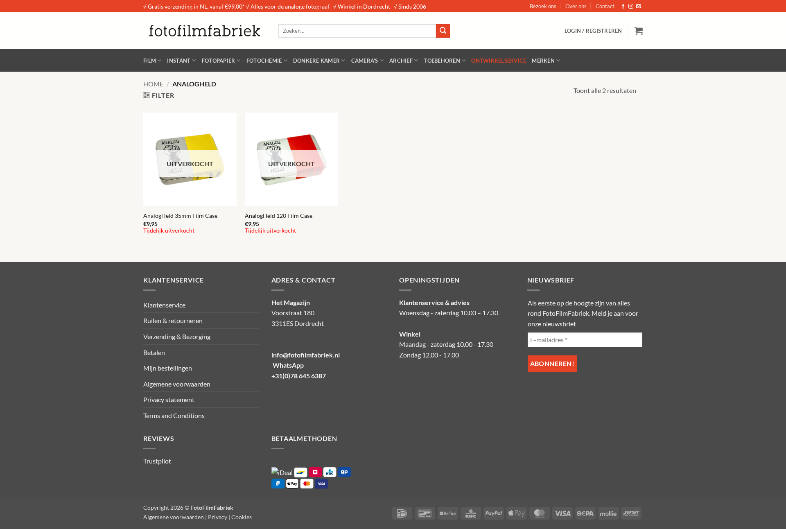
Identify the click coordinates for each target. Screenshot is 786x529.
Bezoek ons (543, 6)
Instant (178, 60)
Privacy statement (168, 399)
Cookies (241, 516)
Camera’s (364, 60)
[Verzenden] (443, 31)
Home (153, 84)
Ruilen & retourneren (173, 320)
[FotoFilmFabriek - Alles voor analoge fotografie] (204, 31)
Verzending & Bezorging (176, 336)
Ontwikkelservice (498, 60)
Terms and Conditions (174, 415)
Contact (605, 6)
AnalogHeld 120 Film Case (278, 215)
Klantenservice (164, 305)
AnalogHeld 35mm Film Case (180, 215)
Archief (401, 60)
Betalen (154, 352)
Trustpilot (157, 461)
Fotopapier (218, 60)
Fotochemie (264, 60)
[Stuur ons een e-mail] (638, 6)
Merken (543, 60)
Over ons (576, 6)
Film (149, 60)
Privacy (217, 516)
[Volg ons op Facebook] (623, 6)
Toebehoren (442, 60)
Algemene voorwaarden (176, 384)
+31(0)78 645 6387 (298, 376)
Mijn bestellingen (167, 368)
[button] (593, 30)
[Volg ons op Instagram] (630, 6)
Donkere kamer (316, 60)
